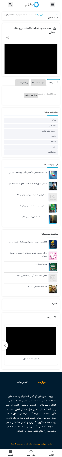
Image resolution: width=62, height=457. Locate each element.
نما (33, 14)
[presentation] (5, 345)
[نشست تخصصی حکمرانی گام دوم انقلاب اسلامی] (52, 174)
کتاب (53, 136)
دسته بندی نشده (48, 131)
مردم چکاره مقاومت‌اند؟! (37, 286)
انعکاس (52, 125)
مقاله (53, 141)
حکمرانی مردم (41, 14)
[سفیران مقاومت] (52, 266)
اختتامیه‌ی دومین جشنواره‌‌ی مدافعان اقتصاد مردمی (27, 242)
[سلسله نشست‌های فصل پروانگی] (52, 219)
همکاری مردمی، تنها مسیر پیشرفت (33, 205)
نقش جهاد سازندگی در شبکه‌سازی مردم (32, 275)
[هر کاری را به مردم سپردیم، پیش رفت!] (52, 197)
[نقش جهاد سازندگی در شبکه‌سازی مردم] (52, 277)
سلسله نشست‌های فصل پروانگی (34, 217)
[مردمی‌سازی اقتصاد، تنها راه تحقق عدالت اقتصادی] (52, 186)
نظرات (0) (21, 82)
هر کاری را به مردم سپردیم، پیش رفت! (32, 194)
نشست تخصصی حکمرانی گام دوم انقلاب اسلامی (28, 172)
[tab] (53, 82)
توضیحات (52, 82)
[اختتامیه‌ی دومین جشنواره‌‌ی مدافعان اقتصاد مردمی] (52, 244)
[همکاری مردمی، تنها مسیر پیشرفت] (52, 208)
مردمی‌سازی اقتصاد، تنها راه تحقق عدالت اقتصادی (28, 183)
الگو (53, 120)
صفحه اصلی (53, 14)
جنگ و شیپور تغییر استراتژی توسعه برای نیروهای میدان (28, 254)
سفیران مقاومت (41, 264)
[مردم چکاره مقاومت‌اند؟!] (52, 288)
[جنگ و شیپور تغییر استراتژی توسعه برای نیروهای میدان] (52, 255)
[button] (52, 4)
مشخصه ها (37, 82)
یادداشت (51, 152)
